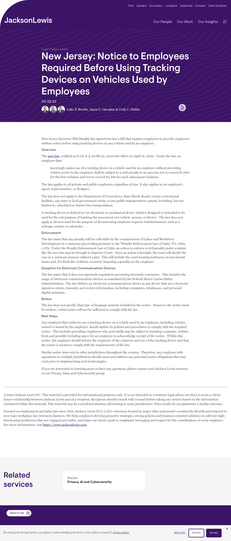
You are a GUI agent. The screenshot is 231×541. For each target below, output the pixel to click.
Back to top (17, 513)
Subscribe (186, 6)
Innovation (155, 6)
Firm (131, 6)
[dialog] (115, 533)
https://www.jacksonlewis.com (65, 424)
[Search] (222, 22)
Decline (196, 533)
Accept (214, 533)
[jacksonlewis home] (28, 19)
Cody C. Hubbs (129, 109)
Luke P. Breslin (77, 109)
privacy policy (121, 532)
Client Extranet (217, 6)
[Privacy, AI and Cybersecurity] (104, 481)
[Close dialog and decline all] (227, 529)
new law (53, 156)
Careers (142, 6)
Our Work (185, 22)
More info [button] (180, 532)
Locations (171, 6)
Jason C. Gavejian (102, 109)
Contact (200, 6)
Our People (162, 22)
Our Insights (208, 22)
